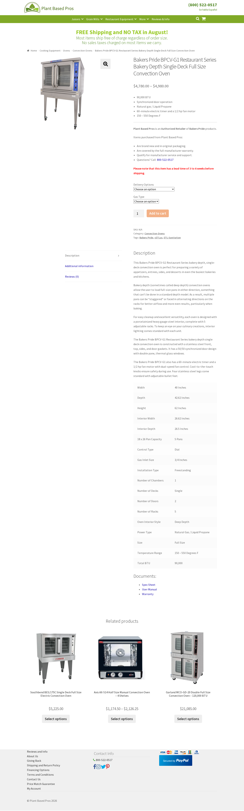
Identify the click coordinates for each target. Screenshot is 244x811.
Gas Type (138, 196)
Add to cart (157, 213)
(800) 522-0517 (202, 5)
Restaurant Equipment (119, 19)
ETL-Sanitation (172, 237)
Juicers (76, 19)
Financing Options (38, 770)
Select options (56, 719)
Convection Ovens (82, 50)
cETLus (159, 237)
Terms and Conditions (40, 774)
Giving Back (34, 760)
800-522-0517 (103, 760)
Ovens (66, 50)
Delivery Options (143, 184)
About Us (32, 756)
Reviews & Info (161, 19)
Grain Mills (92, 19)
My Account (34, 788)
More (142, 19)
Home (34, 50)
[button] (105, 64)
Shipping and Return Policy (43, 765)
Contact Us (34, 779)
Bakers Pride (146, 237)
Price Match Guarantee (41, 784)
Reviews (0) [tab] (72, 276)
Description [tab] (72, 255)
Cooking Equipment (50, 50)
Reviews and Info (37, 751)
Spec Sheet (148, 584)
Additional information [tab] (79, 266)
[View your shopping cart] (206, 18)
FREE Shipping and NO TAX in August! (122, 32)
